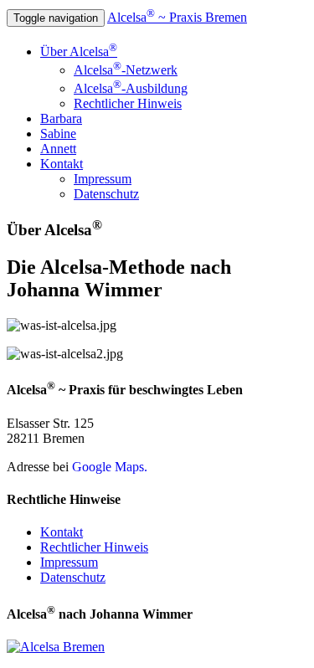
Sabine (58, 133)
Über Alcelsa (78, 51)
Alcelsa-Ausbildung (131, 88)
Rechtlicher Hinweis (128, 103)
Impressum (102, 179)
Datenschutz (106, 194)
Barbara (61, 118)
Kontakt (61, 164)
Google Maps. (109, 467)
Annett (58, 148)
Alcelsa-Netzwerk (126, 70)
